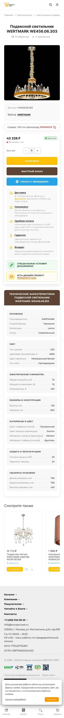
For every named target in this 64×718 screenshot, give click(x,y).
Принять (52, 699)
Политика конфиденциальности (22, 675)
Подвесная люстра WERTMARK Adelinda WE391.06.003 (18, 557)
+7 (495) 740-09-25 (14, 620)
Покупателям (13, 604)
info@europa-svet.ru (16, 624)
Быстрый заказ (32, 171)
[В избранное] (26, 569)
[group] (32, 72)
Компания (10, 599)
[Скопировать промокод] (55, 127)
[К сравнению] (32, 569)
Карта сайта (48, 675)
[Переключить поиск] (50, 4)
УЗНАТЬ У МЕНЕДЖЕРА (34, 181)
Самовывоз (21, 206)
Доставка (20, 192)
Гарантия (20, 235)
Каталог (9, 594)
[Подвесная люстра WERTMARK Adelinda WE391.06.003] (23, 530)
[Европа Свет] (9, 4)
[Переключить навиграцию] (57, 4)
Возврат (19, 247)
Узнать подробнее (15, 699)
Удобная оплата (24, 221)
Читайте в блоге (14, 609)
